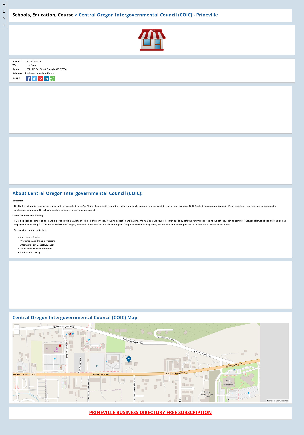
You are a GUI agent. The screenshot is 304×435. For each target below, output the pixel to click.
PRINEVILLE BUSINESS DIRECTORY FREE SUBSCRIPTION (150, 412)
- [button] (17, 332)
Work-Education (236, 206)
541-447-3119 (34, 61)
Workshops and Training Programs (37, 241)
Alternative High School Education (37, 245)
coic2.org (31, 65)
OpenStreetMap (282, 400)
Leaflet (269, 400)
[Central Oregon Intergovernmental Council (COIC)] (128, 359)
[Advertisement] (151, 110)
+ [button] (17, 327)
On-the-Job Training (30, 252)
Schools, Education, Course (43, 15)
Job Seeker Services (30, 237)
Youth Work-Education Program (36, 248)
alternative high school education (43, 206)
